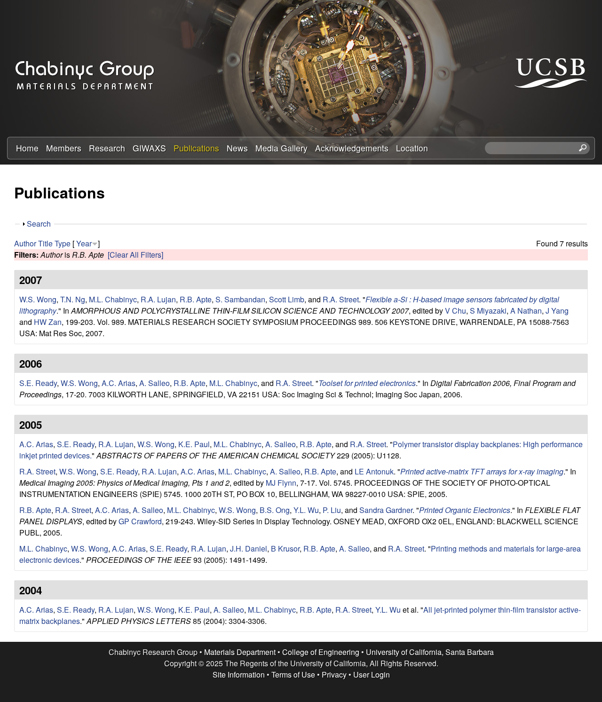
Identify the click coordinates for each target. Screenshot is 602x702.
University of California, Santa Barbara (430, 652)
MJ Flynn (281, 482)
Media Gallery (281, 148)
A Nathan (526, 310)
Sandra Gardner (385, 510)
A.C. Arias (118, 383)
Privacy (334, 674)
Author (25, 243)
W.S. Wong (37, 299)
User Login (371, 674)
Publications (196, 148)
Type (63, 243)
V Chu (455, 310)
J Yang (557, 310)
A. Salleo (154, 383)
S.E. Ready (38, 383)
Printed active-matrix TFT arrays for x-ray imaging (481, 471)
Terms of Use (293, 674)
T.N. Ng (72, 299)
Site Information (239, 674)
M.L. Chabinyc (113, 299)
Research (107, 148)
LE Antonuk (374, 471)
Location (412, 148)
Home (27, 148)
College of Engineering (320, 652)
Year (84, 243)
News (237, 148)
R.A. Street (341, 299)
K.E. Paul (194, 444)
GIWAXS (149, 148)
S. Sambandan (240, 299)
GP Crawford (140, 521)
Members (63, 148)
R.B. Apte (196, 299)
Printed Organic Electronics (464, 510)
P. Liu (332, 510)
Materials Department (240, 652)
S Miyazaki (488, 310)
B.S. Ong (275, 510)
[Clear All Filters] (135, 254)
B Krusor (285, 548)
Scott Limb (286, 299)
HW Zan (48, 321)
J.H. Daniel (248, 548)
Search (39, 223)
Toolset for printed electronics (367, 383)
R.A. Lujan (158, 299)
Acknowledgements (351, 148)
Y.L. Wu (306, 510)
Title (45, 243)
